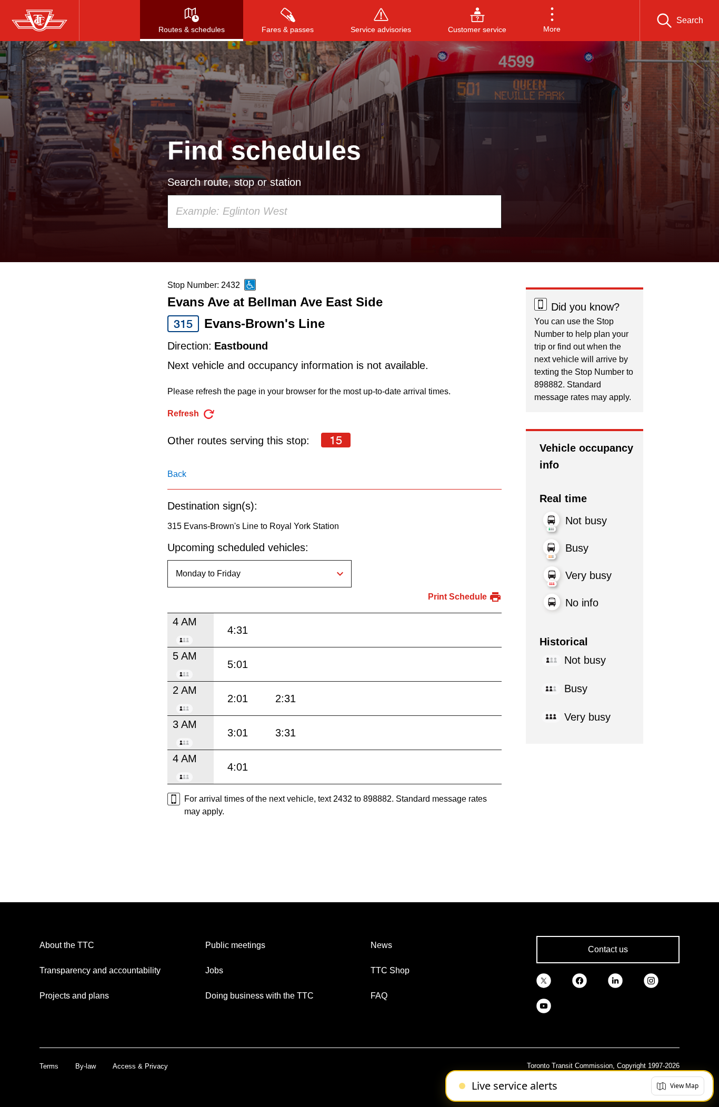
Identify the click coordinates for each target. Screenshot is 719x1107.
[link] (543, 980)
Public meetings (235, 945)
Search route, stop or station (234, 182)
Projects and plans (74, 995)
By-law (85, 1066)
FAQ (379, 995)
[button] (552, 20)
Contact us (608, 949)
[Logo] (39, 20)
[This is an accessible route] (250, 285)
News (381, 945)
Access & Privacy (140, 1066)
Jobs (214, 970)
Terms (48, 1066)
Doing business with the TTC (259, 995)
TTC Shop (390, 970)
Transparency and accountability (100, 970)
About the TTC (66, 945)
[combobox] (334, 211)
